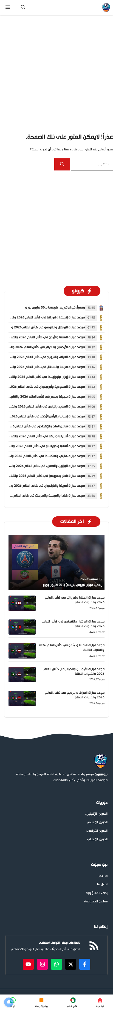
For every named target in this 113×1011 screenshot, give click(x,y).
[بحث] (62, 164)
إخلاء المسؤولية (97, 893)
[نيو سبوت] (106, 7)
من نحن (103, 876)
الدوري (103, 814)
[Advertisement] (56, 74)
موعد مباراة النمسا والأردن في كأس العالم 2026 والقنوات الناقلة (71, 647)
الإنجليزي (91, 814)
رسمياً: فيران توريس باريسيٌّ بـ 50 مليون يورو (55, 308)
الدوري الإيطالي (97, 839)
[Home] (100, 1003)
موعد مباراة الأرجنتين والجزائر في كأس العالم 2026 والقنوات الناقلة (74, 671)
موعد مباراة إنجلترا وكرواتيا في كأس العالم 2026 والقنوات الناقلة (74, 600)
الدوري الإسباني (97, 822)
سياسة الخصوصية (96, 902)
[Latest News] (72, 1003)
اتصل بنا (102, 885)
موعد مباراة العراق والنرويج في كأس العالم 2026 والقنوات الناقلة (74, 695)
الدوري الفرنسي (97, 831)
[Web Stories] (42, 1003)
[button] (23, 7)
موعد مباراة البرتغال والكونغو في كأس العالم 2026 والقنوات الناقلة (73, 624)
